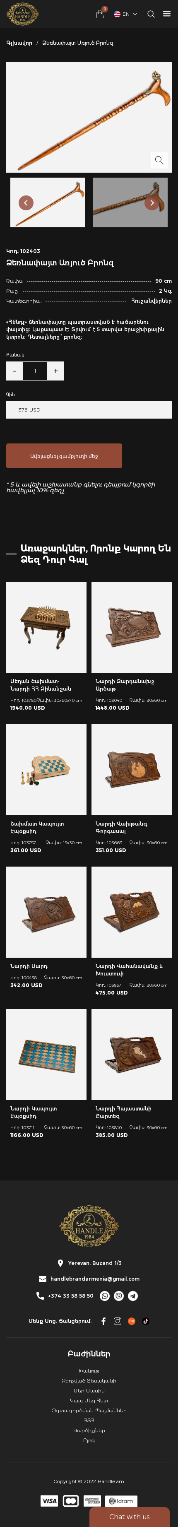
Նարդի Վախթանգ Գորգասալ (121, 827)
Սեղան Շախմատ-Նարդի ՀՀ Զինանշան (40, 685)
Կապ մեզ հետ (89, 1400)
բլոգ (89, 1440)
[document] (89, 763)
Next (151, 202)
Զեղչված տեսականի (89, 1381)
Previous (26, 202)
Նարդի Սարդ (29, 966)
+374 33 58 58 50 (71, 1295)
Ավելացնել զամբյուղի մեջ (64, 456)
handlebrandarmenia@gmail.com (95, 1279)
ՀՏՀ (89, 1420)
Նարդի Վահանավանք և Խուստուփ (129, 970)
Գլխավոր (19, 43)
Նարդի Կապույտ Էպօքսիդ (33, 1112)
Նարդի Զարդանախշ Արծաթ (125, 685)
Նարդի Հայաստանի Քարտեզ (124, 1112)
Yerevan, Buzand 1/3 (95, 1263)
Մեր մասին (89, 1390)
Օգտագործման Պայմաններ (89, 1410)
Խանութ (89, 1371)
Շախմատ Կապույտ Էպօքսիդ (37, 827)
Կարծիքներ (89, 1430)
